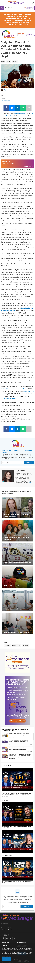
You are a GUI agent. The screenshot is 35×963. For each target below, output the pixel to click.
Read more (16, 959)
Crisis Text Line (28, 391)
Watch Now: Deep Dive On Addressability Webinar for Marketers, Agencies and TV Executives (18, 741)
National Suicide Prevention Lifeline (13, 389)
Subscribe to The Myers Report (9, 928)
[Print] (29, 108)
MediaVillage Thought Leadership (10, 930)
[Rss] (14, 938)
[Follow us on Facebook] (3, 938)
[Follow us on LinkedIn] (7, 938)
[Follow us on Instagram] (11, 938)
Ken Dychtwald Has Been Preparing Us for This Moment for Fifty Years (17, 882)
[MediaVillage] (17, 3)
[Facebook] (6, 108)
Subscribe (29, 462)
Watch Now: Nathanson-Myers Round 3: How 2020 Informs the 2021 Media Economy (19, 748)
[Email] (23, 108)
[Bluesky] (12, 108)
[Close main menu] (31, 945)
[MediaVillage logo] (17, 917)
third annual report (20, 113)
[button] (33, 3)
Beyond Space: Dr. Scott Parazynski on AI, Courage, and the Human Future (17, 854)
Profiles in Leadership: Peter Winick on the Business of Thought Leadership (19, 734)
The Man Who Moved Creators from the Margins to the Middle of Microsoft (16, 827)
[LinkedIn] (17, 108)
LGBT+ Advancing (5, 100)
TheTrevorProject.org (8, 399)
